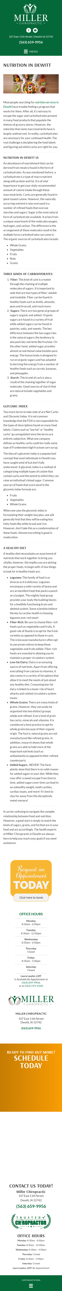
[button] (31, 1088)
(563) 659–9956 (31, 982)
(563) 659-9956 (31, 42)
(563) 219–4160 (34, 985)
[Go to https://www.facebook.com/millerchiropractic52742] (28, 31)
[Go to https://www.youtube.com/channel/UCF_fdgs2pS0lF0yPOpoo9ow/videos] (35, 31)
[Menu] (31, 1286)
